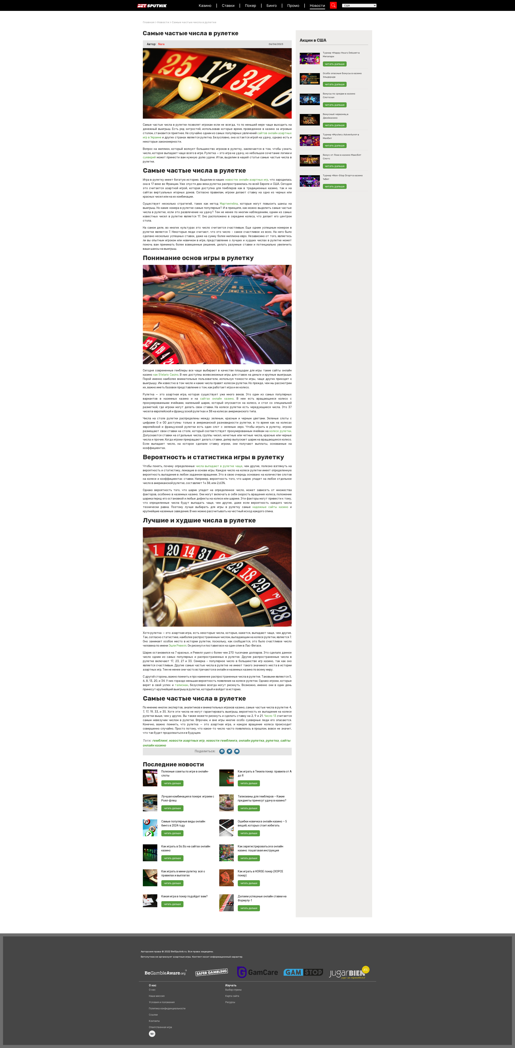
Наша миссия (157, 996)
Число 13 (270, 716)
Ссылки (153, 1014)
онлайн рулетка (251, 740)
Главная (148, 22)
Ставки (228, 5)
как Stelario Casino (165, 374)
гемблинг (159, 740)
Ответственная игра (160, 1027)
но (232, 398)
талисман (181, 685)
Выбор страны (233, 989)
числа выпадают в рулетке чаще (219, 466)
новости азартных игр (187, 740)
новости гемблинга (221, 740)
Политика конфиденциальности (167, 1008)
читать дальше (172, 783)
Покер (250, 5)
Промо (293, 5)
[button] (222, 751)
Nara (161, 44)
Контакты (154, 1021)
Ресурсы (230, 1002)
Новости (317, 5)
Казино (205, 5)
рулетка (272, 740)
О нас (152, 989)
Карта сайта (232, 996)
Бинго (272, 5)
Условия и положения (162, 1002)
